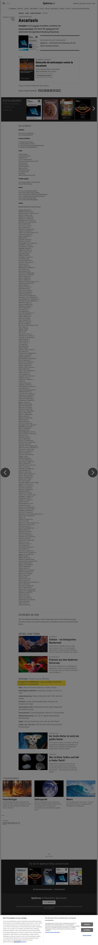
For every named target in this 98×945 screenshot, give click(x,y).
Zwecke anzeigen (87, 935)
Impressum (23, 942)
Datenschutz (17, 942)
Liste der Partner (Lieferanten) (52, 932)
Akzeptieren (87, 924)
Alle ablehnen (87, 930)
